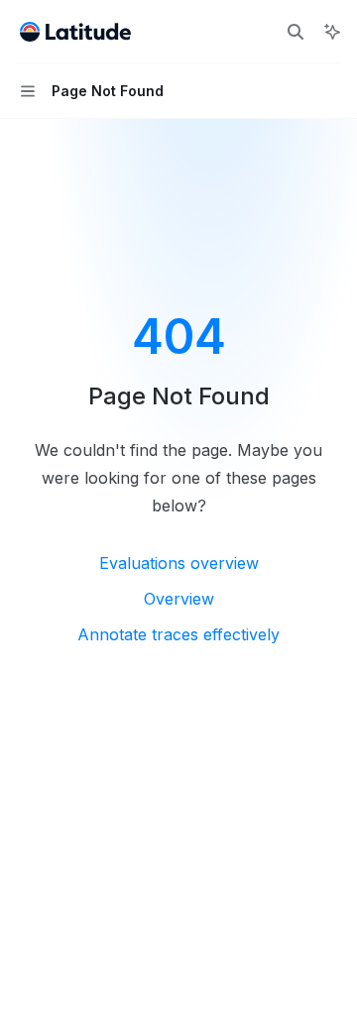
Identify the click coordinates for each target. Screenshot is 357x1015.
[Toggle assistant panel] (332, 32)
